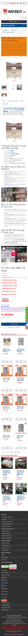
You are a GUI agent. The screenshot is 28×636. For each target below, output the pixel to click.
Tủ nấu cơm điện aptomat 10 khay (21, 350)
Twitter (5, 585)
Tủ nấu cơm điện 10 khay (6, 378)
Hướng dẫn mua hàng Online (8, 528)
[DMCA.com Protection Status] (5, 566)
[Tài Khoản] (18, 3)
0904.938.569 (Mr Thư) (9, 288)
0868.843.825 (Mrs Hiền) (9, 283)
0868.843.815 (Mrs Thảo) (9, 285)
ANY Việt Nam (5, 275)
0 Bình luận (11, 327)
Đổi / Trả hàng (5, 557)
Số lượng (3, 317)
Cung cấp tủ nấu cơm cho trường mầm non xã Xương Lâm (7, 498)
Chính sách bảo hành (6, 538)
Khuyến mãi (4, 577)
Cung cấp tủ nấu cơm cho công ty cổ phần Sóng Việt (20, 472)
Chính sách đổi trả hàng (7, 535)
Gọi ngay (13, 3)
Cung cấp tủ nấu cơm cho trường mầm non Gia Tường (6, 472)
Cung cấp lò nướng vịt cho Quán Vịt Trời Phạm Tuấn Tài (21, 498)
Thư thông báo (5, 550)
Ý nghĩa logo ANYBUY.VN (7, 517)
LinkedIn (5, 588)
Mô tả (3, 101)
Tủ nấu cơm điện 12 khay (20, 407)
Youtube (5, 591)
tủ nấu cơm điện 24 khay (15, 452)
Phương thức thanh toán (7, 524)
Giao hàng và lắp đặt (6, 526)
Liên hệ (3, 555)
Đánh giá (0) (5, 104)
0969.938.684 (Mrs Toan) (9, 280)
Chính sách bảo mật (6, 531)
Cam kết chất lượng (6, 533)
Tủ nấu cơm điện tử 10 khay (20, 437)
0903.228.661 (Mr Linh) (9, 291)
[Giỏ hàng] (23, 3)
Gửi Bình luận (17, 327)
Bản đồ (4, 600)
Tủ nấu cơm (13, 30)
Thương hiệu (4, 570)
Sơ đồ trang (4, 559)
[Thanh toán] (25, 3)
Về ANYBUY (4, 519)
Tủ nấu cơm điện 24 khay (8, 32)
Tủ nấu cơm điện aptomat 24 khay (7, 350)
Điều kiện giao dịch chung (7, 521)
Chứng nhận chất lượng (13, 101)
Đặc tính (22, 101)
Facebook (6, 583)
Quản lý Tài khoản (5, 543)
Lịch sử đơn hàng (5, 545)
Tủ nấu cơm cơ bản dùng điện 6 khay (20, 379)
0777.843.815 (14, 633)
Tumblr (5, 597)
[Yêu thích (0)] (20, 3)
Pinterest (5, 594)
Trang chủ (5, 30)
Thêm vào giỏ (14, 324)
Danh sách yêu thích (6, 547)
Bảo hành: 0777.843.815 (9, 294)
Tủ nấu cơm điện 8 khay (6, 407)
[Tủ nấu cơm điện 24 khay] (14, 70)
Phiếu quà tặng (5, 572)
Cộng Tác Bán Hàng (6, 575)
